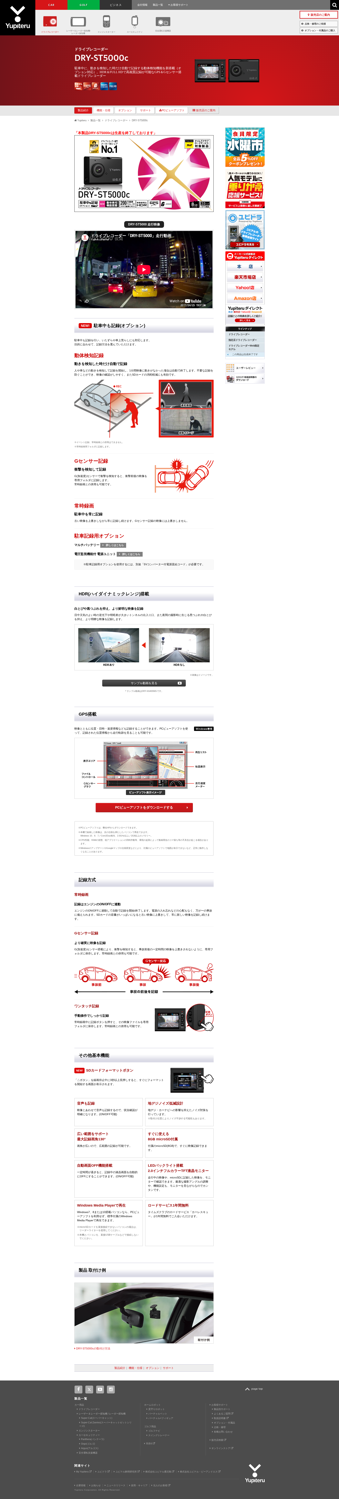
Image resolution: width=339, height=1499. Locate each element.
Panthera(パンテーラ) (92, 1439)
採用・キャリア (139, 1485)
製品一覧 (158, 4)
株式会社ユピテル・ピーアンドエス (199, 1471)
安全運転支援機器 (163, 31)
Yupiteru (17, 17)
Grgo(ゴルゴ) (88, 1443)
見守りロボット (156, 1409)
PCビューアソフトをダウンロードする (144, 807)
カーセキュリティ (135, 32)
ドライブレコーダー (50, 32)
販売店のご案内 (205, 110)
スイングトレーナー (159, 1435)
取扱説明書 (220, 1418)
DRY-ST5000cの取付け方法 (92, 1348)
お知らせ (96, 1485)
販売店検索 (217, 1440)
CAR (51, 4)
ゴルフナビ (154, 1430)
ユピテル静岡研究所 (126, 1471)
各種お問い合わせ (223, 1431)
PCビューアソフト (173, 110)
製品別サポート (222, 1409)
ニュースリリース (116, 1485)
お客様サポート (179, 4)
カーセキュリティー (89, 1435)
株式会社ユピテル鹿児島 (158, 1471)
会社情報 (142, 4)
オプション (125, 110)
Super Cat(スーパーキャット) (96, 1418)
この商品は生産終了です (245, 354)
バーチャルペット (157, 1413)
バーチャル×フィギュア (160, 1418)
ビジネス (116, 4)
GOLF (83, 4)
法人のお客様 (160, 1485)
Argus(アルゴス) (89, 1448)
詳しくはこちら (114, 545)
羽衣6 (149, 1443)
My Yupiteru (82, 1471)
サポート (145, 110)
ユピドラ (102, 1471)
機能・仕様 (103, 110)
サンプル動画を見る (144, 683)
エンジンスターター (106, 32)
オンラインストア (221, 1448)
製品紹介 (83, 110)
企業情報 (81, 1485)
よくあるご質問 (222, 1413)
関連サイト (82, 1465)
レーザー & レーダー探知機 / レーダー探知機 (102, 1413)
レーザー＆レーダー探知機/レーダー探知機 (78, 32)
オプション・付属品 (224, 1422)
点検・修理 (220, 1427)
